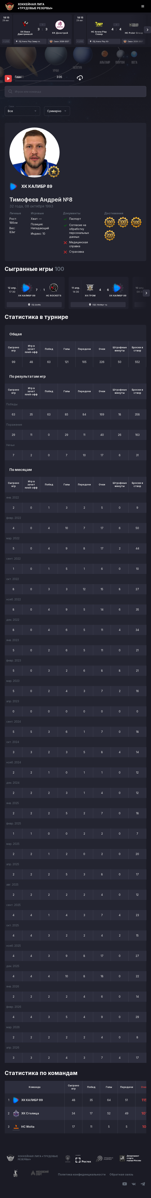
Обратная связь (121, 1174)
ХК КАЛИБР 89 (36, 186)
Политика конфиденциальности (82, 1174)
